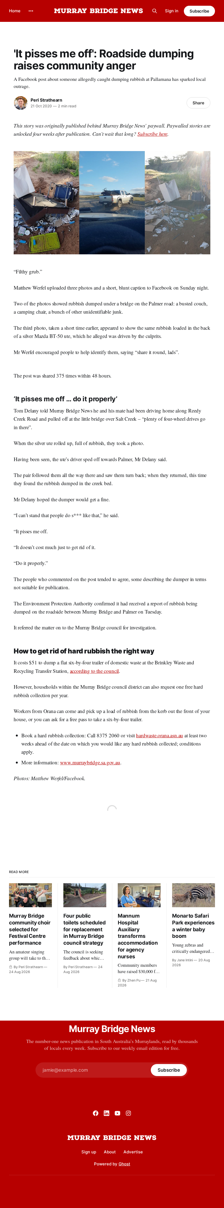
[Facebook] (95, 1113)
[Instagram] (128, 1113)
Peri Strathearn (46, 100)
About (110, 1151)
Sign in (171, 10)
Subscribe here (152, 133)
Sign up (88, 1151)
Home (14, 10)
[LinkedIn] (106, 1113)
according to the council (94, 670)
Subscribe (199, 11)
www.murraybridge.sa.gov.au (90, 762)
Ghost (124, 1163)
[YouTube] (117, 1113)
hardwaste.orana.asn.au (159, 735)
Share (198, 102)
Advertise (133, 1151)
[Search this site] (154, 11)
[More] (30, 11)
